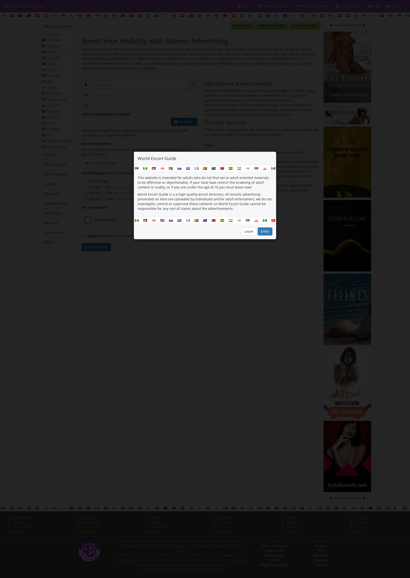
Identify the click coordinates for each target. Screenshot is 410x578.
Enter (265, 231)
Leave (248, 231)
